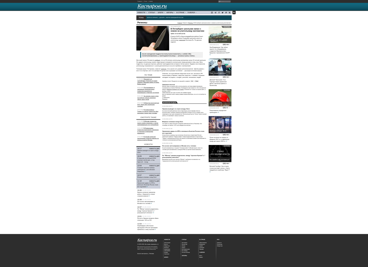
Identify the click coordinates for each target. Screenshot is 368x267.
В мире (166, 252)
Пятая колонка (186, 252)
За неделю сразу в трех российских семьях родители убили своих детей (148, 97)
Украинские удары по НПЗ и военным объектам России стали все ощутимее (147, 184)
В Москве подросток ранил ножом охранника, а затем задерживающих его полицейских (148, 122)
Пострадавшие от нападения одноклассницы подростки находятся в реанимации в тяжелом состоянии (148, 90)
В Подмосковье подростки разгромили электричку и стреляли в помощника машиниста (148, 130)
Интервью (184, 242)
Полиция (201, 247)
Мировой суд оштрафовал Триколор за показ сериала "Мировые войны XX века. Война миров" (148, 81)
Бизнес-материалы (142, 253)
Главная (139, 1)
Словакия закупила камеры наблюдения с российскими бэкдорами (146, 169)
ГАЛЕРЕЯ (191, 12)
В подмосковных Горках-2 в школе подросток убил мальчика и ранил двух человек (147, 111)
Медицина (202, 244)
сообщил (157, 60)
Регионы (190, 23)
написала (182, 40)
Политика (219, 244)
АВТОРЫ (169, 12)
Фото (200, 255)
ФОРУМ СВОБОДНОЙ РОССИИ (174, 17)
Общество (167, 246)
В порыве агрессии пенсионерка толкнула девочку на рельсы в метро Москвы (148, 138)
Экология (166, 254)
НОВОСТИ (141, 12)
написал (163, 69)
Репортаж (184, 244)
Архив (151, 1)
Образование (203, 242)
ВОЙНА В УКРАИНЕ (152, 17)
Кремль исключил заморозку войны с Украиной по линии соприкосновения (146, 194)
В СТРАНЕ (180, 12)
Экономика (167, 250)
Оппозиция (167, 242)
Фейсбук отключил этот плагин (175, 89)
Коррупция (167, 249)
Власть (166, 244)
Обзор (183, 246)
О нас (145, 1)
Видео (201, 257)
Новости (219, 242)
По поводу (184, 250)
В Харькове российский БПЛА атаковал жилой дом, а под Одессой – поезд (146, 160)
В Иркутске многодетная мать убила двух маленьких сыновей (148, 104)
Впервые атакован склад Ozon (146, 177)
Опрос (183, 247)
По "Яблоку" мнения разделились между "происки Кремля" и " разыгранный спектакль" (147, 210)
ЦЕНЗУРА (162, 17)
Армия (201, 246)
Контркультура (186, 249)
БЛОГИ (160, 12)
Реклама (151, 253)
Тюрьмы (201, 249)
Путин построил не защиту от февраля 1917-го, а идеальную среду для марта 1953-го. (219, 139)
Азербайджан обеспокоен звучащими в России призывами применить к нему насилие (147, 227)
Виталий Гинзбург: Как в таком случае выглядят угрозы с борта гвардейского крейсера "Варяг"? (220, 168)
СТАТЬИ (151, 12)
